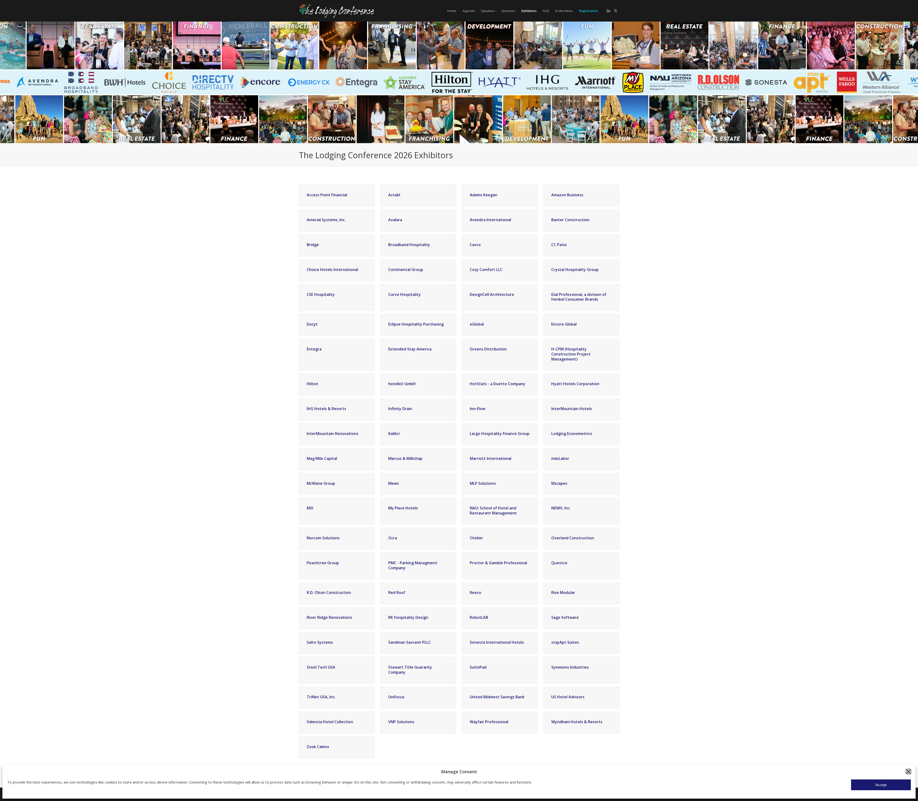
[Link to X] (615, 10)
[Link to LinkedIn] (608, 10)
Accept (880, 785)
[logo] (346, 11)
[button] (908, 771)
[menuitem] (451, 11)
